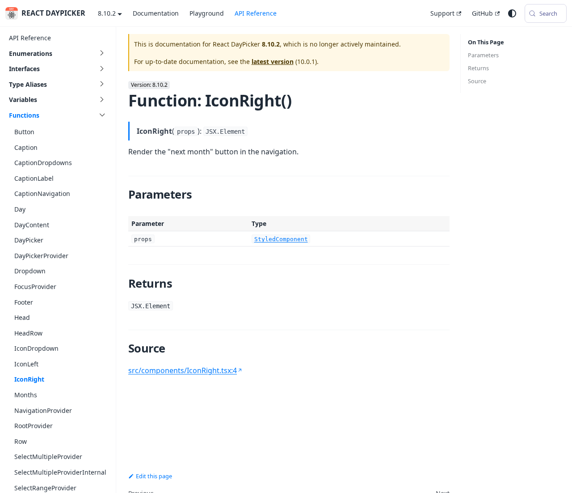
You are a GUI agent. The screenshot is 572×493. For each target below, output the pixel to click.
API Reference (256, 13)
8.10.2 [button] (107, 13)
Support (442, 13)
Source (477, 81)
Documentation (156, 13)
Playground (206, 13)
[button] (58, 53)
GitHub (482, 13)
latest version (273, 61)
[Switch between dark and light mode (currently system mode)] (512, 13)
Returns (478, 68)
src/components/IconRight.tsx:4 (182, 370)
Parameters (483, 55)
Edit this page (154, 476)
